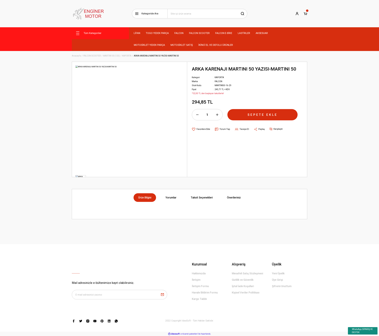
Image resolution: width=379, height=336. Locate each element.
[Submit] (162, 294)
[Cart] (305, 13)
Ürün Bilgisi (144, 197)
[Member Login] (297, 13)
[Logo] (88, 14)
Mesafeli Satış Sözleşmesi (247, 273)
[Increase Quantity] (217, 114)
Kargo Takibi (199, 298)
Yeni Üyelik (278, 273)
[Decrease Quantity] (197, 114)
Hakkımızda (199, 273)
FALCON (218, 81)
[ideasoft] (174, 333)
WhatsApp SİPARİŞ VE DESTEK (362, 330)
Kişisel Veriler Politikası (245, 292)
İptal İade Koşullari (243, 286)
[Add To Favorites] (201, 129)
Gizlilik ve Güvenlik (242, 279)
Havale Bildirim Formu (205, 292)
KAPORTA (219, 77)
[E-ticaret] (189, 334)
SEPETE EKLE (262, 114)
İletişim (196, 279)
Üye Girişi (277, 279)
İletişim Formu (200, 286)
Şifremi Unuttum (282, 286)
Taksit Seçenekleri (202, 197)
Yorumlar (171, 197)
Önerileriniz (234, 197)
